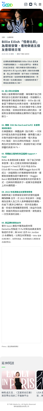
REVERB (6, 198)
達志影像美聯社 (12, 346)
